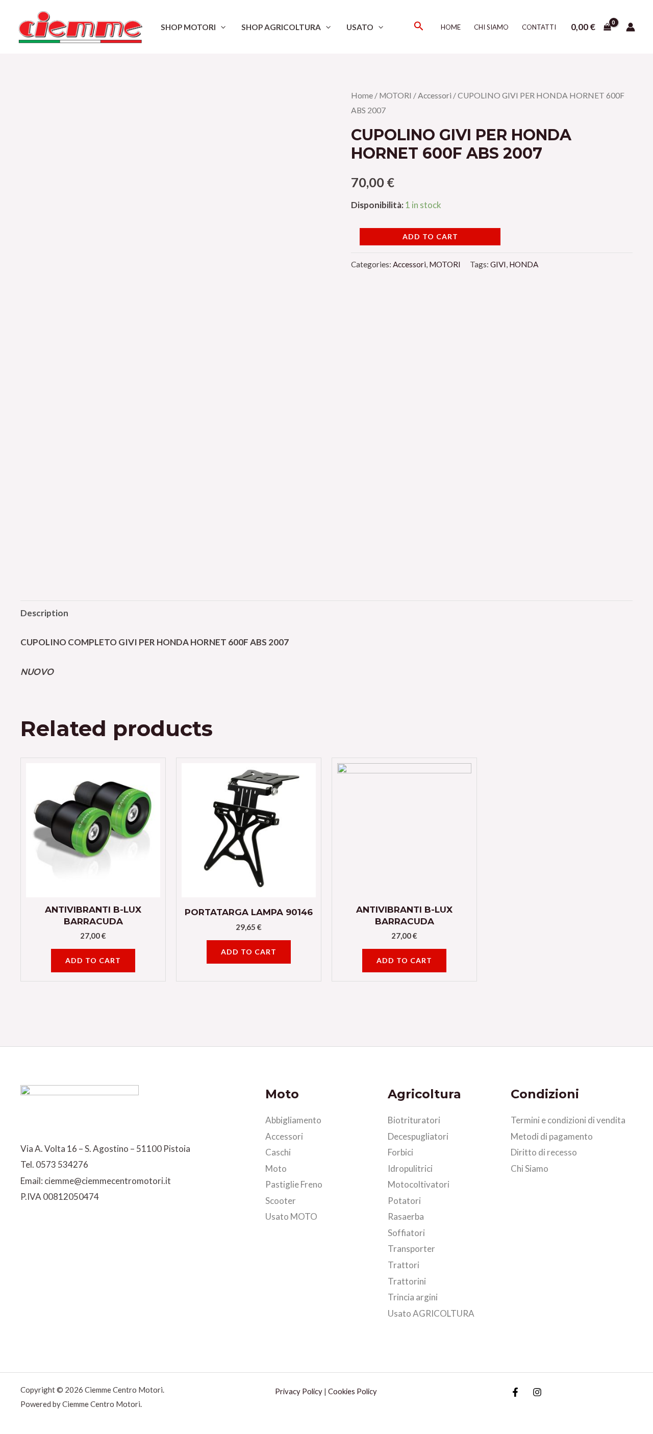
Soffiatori (406, 1232)
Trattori (403, 1265)
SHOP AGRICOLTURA (281, 27)
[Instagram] (537, 1392)
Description (44, 613)
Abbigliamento (293, 1120)
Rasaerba (406, 1216)
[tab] (44, 612)
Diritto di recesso (544, 1152)
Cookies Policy (352, 1391)
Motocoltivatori (418, 1184)
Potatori (404, 1200)
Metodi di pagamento (552, 1136)
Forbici (400, 1152)
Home (451, 27)
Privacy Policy (298, 1391)
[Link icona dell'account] (630, 27)
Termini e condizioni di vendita (568, 1120)
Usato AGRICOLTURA (431, 1313)
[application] (220, 27)
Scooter (280, 1200)
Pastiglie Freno (293, 1184)
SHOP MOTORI (188, 27)
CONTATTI (539, 27)
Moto (276, 1168)
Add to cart (430, 236)
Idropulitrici (410, 1168)
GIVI (498, 264)
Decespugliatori (418, 1136)
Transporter (411, 1248)
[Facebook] (515, 1392)
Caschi (278, 1152)
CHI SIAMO (491, 27)
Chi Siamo (529, 1168)
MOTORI (395, 95)
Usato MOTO (291, 1216)
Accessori (434, 95)
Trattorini (407, 1281)
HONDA (523, 264)
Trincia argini (413, 1297)
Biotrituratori (414, 1120)
